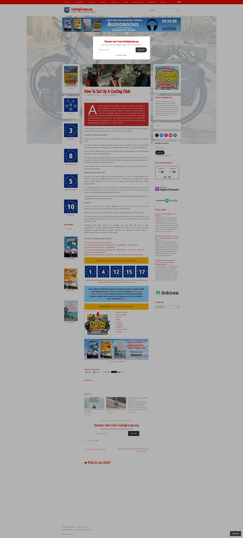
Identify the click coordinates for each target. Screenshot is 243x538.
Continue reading (121, 55)
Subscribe (141, 50)
